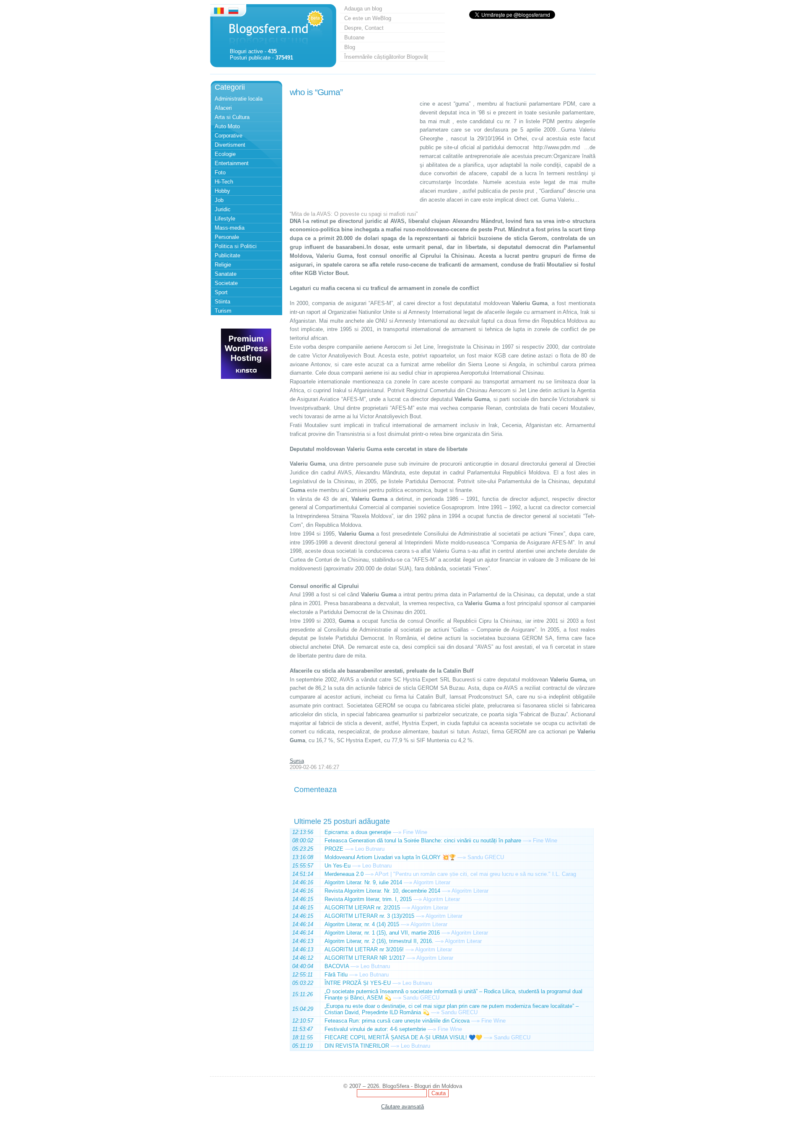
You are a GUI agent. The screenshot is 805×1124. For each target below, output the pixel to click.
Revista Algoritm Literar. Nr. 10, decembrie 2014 (382, 891)
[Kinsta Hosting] (246, 377)
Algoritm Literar (431, 882)
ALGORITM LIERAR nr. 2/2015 (362, 907)
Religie (223, 265)
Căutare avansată (402, 1106)
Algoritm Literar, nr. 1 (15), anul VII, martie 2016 (382, 933)
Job (219, 200)
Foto (220, 172)
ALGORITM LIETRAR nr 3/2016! (364, 949)
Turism (223, 311)
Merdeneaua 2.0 (344, 874)
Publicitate (227, 255)
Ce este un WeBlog (367, 18)
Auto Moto (227, 126)
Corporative (228, 135)
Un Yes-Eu (338, 865)
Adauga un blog (363, 8)
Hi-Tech (224, 182)
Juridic (223, 209)
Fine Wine (415, 832)
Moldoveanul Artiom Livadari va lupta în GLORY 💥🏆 (390, 857)
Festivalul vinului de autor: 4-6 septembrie (375, 1029)
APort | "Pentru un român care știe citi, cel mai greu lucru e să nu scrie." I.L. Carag (475, 874)
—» (397, 832)
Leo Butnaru (369, 849)
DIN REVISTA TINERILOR (357, 1046)
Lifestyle (225, 218)
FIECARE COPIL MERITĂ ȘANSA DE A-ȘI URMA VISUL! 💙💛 (403, 1037)
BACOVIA (337, 966)
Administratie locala (238, 99)
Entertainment (232, 163)
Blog (349, 47)
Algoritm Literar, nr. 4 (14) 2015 (362, 924)
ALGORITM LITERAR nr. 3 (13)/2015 (369, 916)
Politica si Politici (236, 246)
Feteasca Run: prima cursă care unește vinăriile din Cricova (397, 1021)
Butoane (354, 37)
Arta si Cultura (232, 117)
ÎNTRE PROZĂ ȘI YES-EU (358, 983)
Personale (227, 237)
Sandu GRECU (485, 857)
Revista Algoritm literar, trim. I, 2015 (368, 899)
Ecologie (225, 154)
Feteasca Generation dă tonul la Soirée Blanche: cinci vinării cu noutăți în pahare (423, 840)
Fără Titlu (336, 974)
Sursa (297, 761)
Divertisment (230, 145)
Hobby (222, 191)
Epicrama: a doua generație (358, 832)
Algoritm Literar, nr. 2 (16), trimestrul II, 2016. (379, 941)
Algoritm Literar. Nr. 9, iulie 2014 (363, 882)
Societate (226, 283)
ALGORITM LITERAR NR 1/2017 (365, 958)
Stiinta (222, 301)
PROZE (334, 849)
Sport (221, 292)
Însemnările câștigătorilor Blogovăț (386, 57)
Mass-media (229, 228)
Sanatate (225, 274)
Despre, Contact (364, 28)
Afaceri (223, 108)
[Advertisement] (352, 152)
